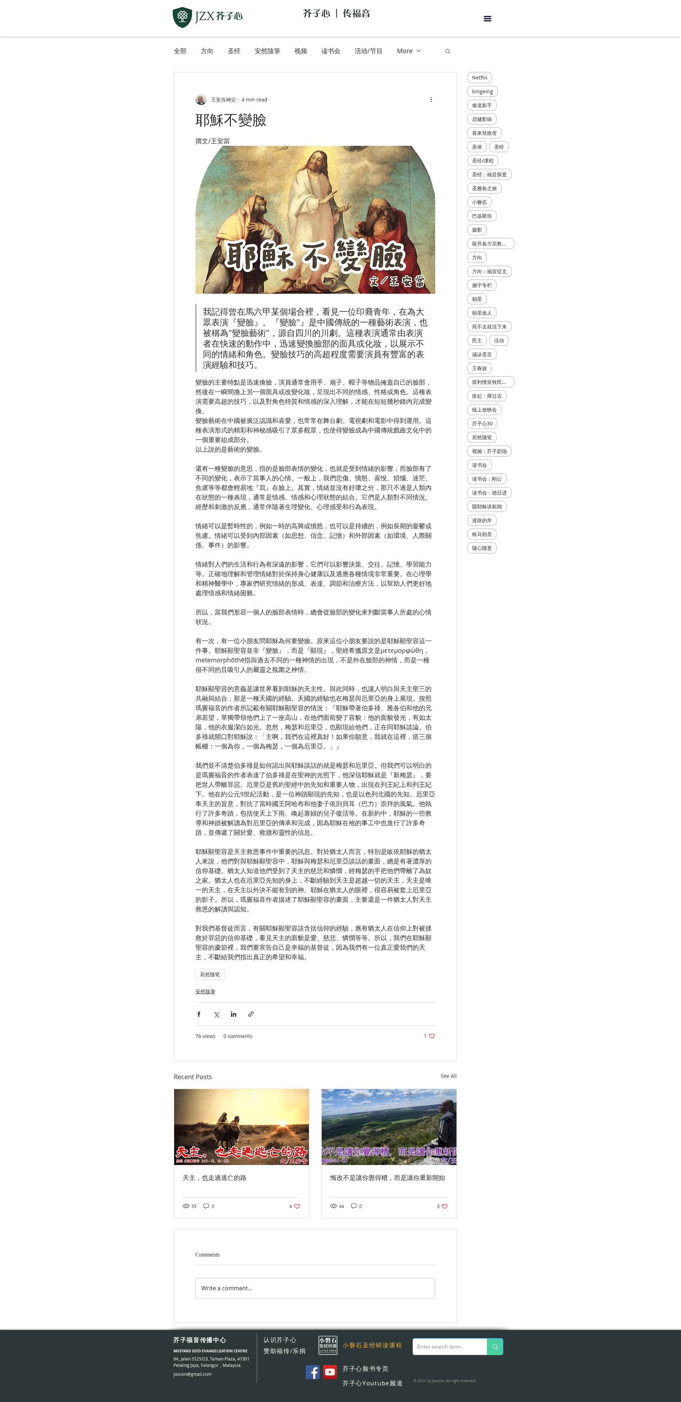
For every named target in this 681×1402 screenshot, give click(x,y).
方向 (207, 51)
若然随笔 (210, 974)
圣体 (477, 146)
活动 (499, 340)
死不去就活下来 (489, 326)
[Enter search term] (495, 1346)
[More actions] (431, 99)
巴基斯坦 (482, 215)
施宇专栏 (482, 285)
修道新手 (482, 105)
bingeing (482, 91)
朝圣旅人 (482, 312)
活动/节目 (369, 51)
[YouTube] (330, 1372)
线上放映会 (484, 409)
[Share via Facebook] (198, 1014)
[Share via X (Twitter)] (216, 1014)
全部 (180, 51)
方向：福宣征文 (489, 271)
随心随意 (482, 548)
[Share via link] (251, 1014)
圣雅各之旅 (484, 188)
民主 (477, 340)
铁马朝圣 (482, 534)
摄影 (477, 229)
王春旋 (479, 368)
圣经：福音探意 (489, 174)
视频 (300, 51)
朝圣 (477, 299)
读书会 (330, 51)
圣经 (234, 51)
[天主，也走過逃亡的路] (241, 1127)
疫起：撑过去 (487, 395)
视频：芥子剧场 (489, 451)
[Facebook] (313, 1372)
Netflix (479, 77)
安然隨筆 (267, 51)
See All (449, 1075)
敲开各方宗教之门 (492, 243)
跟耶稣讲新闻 (487, 506)
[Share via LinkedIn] (233, 1014)
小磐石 (479, 202)
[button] (487, 18)
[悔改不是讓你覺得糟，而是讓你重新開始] (389, 1127)
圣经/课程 (483, 160)
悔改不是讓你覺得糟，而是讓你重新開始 (387, 1177)
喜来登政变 (484, 132)
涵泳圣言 (482, 354)
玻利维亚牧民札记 (492, 382)
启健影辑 (482, 119)
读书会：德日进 (489, 492)
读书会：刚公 (487, 478)
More (405, 51)
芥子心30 (482, 423)
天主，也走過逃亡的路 (215, 1177)
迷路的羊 (482, 520)
